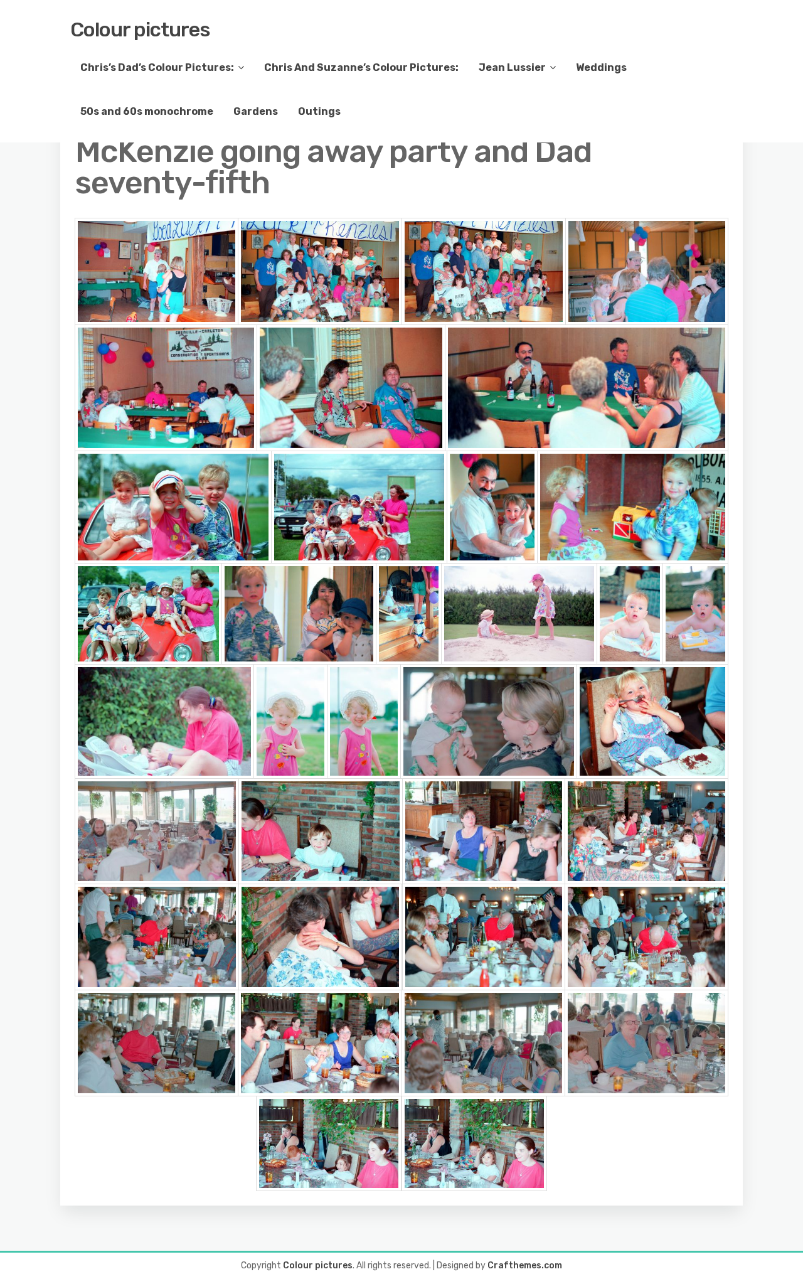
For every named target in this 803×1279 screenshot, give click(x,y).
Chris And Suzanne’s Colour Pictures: (361, 67)
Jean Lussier (512, 67)
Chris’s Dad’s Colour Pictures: (157, 67)
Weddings (601, 67)
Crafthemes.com (524, 1265)
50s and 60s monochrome (146, 111)
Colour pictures (140, 29)
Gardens (255, 111)
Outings (319, 111)
